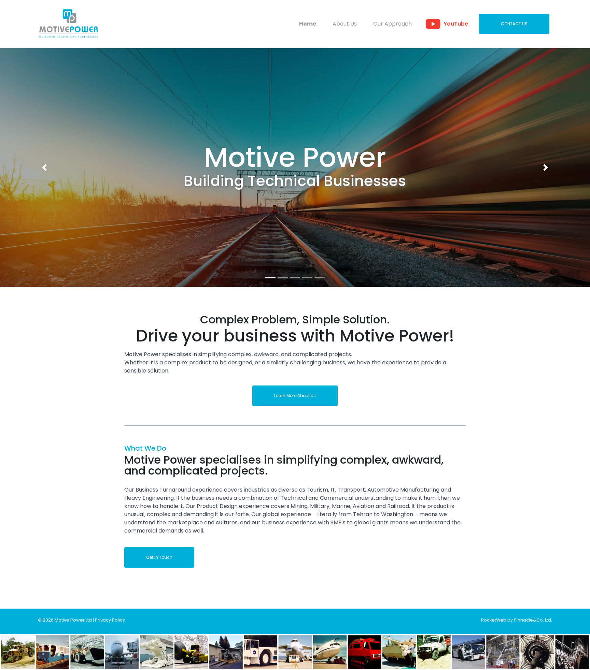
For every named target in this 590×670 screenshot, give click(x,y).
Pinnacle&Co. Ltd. (533, 620)
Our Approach (392, 24)
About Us (345, 24)
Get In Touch (159, 557)
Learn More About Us (295, 395)
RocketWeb (493, 620)
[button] (44, 167)
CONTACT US (514, 24)
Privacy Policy (110, 620)
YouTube (456, 24)
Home (307, 24)
